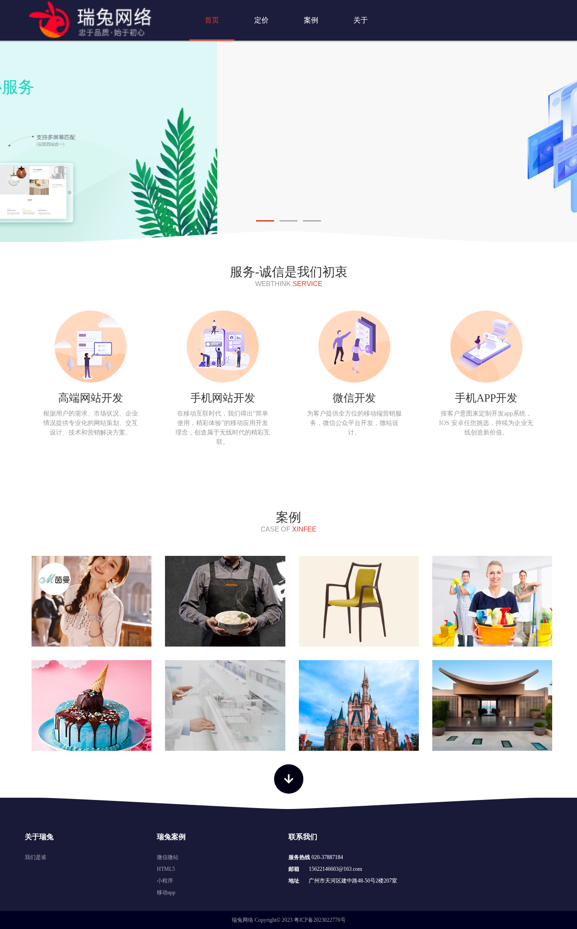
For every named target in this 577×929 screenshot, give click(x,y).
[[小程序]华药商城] (225, 705)
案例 (311, 20)
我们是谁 (35, 857)
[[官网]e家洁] (492, 601)
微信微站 (168, 857)
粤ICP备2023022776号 (320, 920)
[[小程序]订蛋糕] (91, 705)
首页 (212, 20)
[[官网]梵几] (359, 601)
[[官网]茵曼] (91, 601)
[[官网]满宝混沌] (225, 601)
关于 (360, 20)
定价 (261, 20)
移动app (166, 892)
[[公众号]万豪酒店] (492, 705)
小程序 (165, 881)
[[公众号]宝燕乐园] (359, 705)
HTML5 (166, 869)
